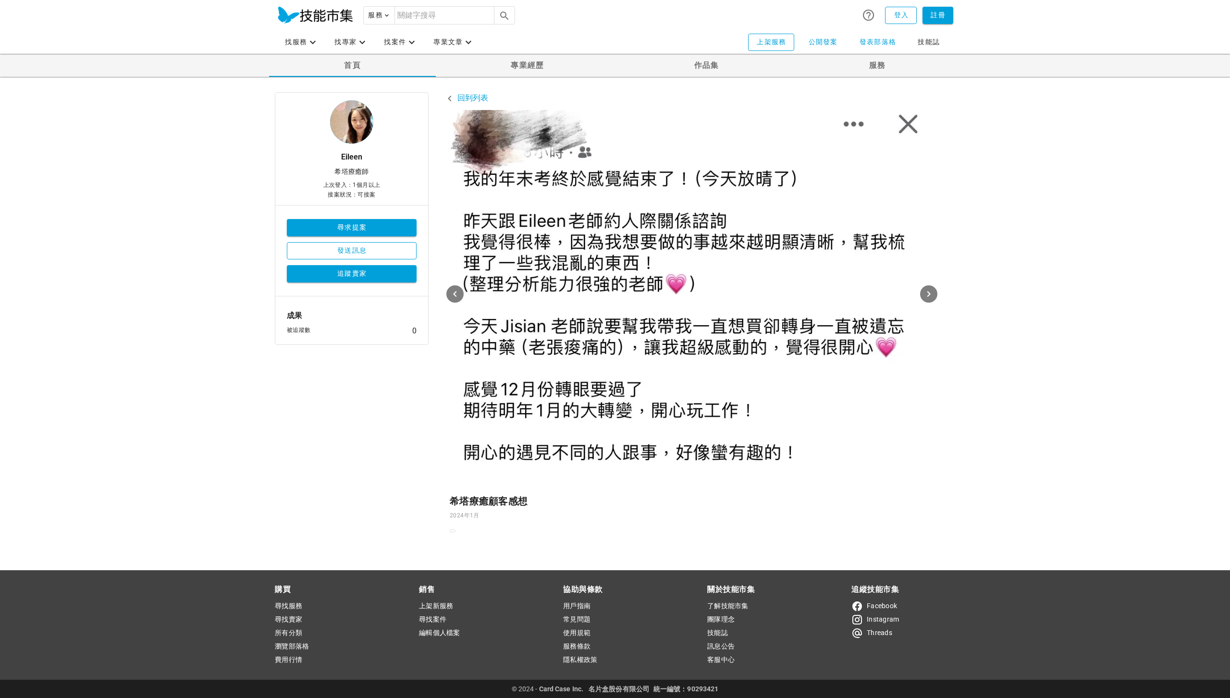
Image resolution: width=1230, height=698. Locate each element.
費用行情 (288, 659)
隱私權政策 (580, 659)
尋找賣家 (288, 619)
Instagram (883, 619)
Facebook (882, 606)
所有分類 (288, 633)
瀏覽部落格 (292, 646)
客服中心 (721, 659)
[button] (379, 15)
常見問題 (576, 619)
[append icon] (504, 16)
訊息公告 (721, 646)
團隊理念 (721, 619)
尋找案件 (432, 619)
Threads (879, 633)
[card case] (315, 15)
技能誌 (717, 633)
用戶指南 (576, 606)
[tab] (352, 65)
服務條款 (576, 646)
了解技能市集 (728, 606)
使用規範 (576, 633)
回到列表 (471, 97)
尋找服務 (288, 606)
